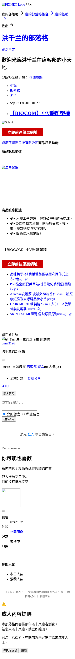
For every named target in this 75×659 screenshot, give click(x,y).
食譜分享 (34, 378)
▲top (5, 385)
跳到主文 (8, 49)
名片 (13, 95)
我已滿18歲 (10, 650)
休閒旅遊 (35, 77)
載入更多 (8, 393)
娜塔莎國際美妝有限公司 (20, 143)
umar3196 (8, 343)
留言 (41, 367)
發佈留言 (8, 419)
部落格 (15, 90)
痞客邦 (32, 367)
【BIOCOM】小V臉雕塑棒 (40, 113)
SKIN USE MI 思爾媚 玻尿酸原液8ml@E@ (41, 314)
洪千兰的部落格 (25, 38)
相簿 (13, 85)
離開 (24, 650)
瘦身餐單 (11, 168)
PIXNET (19, 592)
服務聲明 (45, 596)
